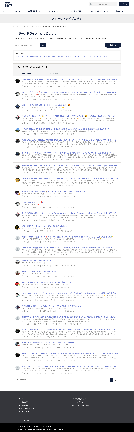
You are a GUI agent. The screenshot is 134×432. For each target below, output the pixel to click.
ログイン (123, 4)
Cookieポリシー (46, 426)
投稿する (113, 45)
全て (17, 57)
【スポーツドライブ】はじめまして (31, 57)
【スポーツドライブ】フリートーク (75, 57)
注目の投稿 (53, 73)
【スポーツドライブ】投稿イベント (97, 57)
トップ (17, 27)
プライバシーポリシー (24, 426)
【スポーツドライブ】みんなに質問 (53, 57)
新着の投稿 (26, 73)
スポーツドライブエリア (31, 27)
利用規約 (36, 426)
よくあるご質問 (76, 11)
